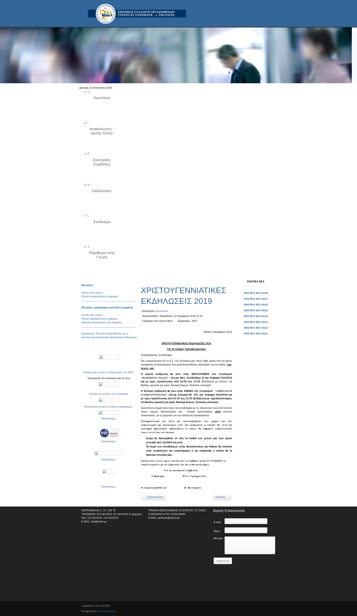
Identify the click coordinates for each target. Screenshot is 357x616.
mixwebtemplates (106, 611)
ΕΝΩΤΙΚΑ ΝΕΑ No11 (256, 333)
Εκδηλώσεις (161, 311)
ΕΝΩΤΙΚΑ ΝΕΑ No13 (256, 322)
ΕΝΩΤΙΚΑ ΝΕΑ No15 (256, 310)
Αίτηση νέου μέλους (92, 292)
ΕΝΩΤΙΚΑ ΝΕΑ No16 (256, 304)
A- (230, 281)
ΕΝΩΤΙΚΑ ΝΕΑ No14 (256, 316)
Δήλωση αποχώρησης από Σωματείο (101, 322)
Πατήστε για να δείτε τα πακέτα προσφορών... (109, 406)
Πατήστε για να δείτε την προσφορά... (109, 393)
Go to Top (272, 606)
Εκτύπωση (204, 321)
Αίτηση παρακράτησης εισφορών (99, 296)
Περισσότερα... (109, 418)
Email (212, 321)
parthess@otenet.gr (169, 517)
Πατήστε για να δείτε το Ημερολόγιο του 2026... (109, 372)
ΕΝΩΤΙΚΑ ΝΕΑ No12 (256, 327)
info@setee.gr (99, 521)
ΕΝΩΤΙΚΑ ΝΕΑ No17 (256, 298)
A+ (223, 281)
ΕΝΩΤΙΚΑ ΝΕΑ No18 (256, 293)
